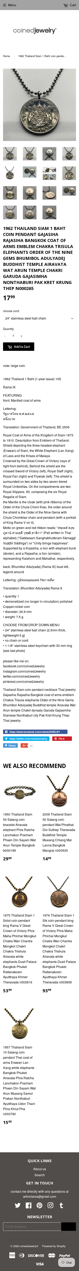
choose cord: (11, 311)
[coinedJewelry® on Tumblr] (61, 1206)
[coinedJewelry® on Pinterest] (39, 1206)
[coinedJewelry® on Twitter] (18, 1206)
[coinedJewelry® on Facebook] (29, 1206)
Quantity (8, 329)
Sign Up (68, 1227)
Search (39, 1175)
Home (6, 56)
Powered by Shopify (54, 1246)
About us (39, 1169)
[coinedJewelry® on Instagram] (50, 1206)
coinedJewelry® (29, 1246)
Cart (72, 5)
